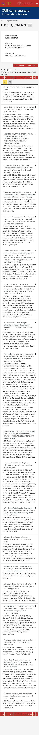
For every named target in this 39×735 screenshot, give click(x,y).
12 (21, 78)
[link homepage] (7, 3)
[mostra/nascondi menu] (37, 3)
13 (24, 78)
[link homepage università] (25, 3)
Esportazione (19, 65)
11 (18, 78)
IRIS (2, 21)
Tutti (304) (31, 65)
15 (31, 78)
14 (28, 78)
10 (15, 78)
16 (34, 78)
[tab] (5, 82)
